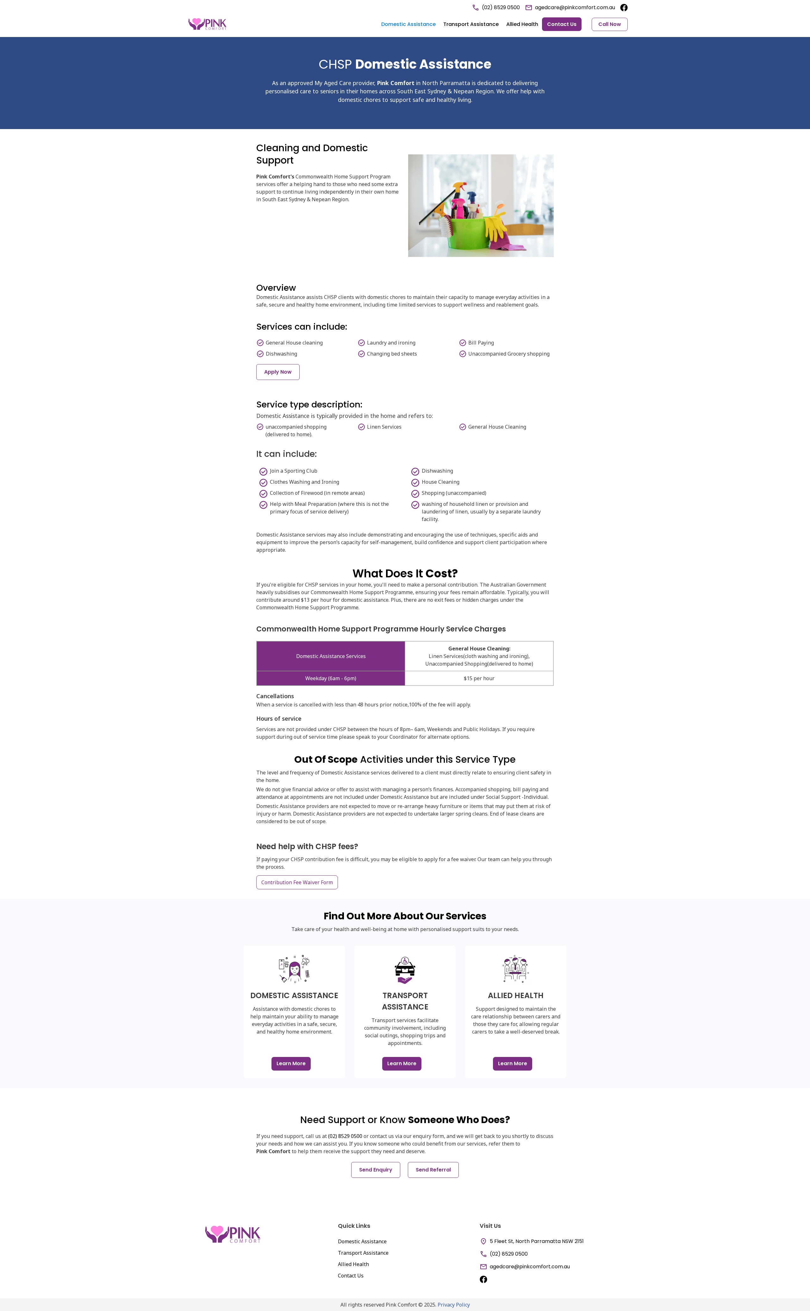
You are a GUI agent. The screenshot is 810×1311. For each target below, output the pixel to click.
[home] (207, 24)
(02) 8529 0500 (345, 1136)
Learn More (291, 1063)
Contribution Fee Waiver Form (297, 882)
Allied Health (522, 24)
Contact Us (561, 24)
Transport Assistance (471, 24)
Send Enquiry (375, 1169)
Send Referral (433, 1169)
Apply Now (278, 372)
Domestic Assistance (408, 24)
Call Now (609, 24)
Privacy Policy (454, 1304)
